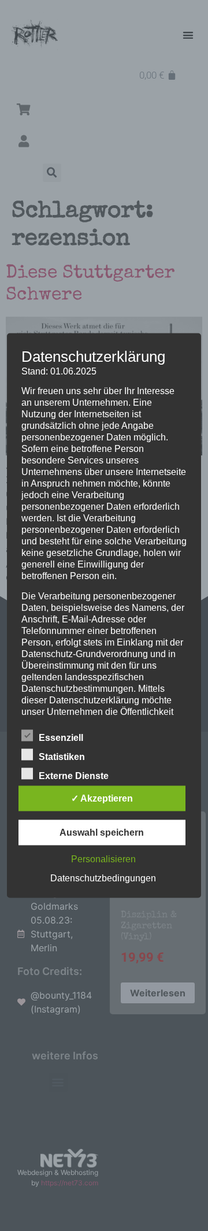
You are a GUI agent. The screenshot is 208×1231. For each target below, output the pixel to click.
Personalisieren (103, 859)
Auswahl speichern (102, 832)
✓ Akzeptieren (102, 798)
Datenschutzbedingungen (103, 878)
